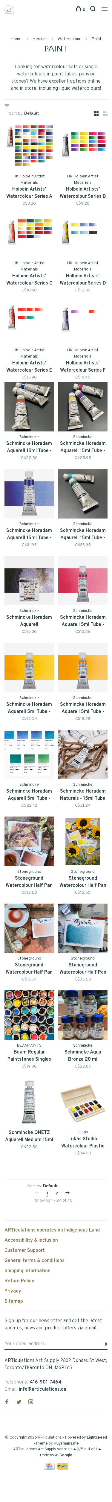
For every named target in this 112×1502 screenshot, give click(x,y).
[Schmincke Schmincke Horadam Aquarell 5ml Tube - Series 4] (29, 756)
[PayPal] (62, 1468)
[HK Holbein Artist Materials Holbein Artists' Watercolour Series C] (29, 234)
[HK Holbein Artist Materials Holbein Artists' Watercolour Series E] (29, 321)
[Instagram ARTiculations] (30, 1403)
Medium (40, 39)
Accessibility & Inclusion (31, 1240)
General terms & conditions (34, 1261)
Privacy (12, 1291)
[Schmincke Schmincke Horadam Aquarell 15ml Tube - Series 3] (29, 495)
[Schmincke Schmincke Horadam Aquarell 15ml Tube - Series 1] (29, 408)
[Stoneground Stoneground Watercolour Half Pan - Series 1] (29, 843)
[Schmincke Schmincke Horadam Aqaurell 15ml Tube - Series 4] (83, 495)
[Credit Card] (50, 1468)
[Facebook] (6, 1403)
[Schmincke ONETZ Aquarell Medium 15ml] (29, 1103)
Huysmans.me (66, 1443)
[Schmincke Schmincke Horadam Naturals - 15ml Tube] (83, 756)
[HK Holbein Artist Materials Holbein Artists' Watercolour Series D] (83, 234)
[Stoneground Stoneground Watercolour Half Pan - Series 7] (83, 930)
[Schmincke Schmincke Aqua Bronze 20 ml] (83, 1016)
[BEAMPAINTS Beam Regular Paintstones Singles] (29, 1016)
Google (65, 1455)
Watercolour (69, 39)
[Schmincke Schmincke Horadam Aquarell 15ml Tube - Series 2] (83, 408)
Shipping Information (27, 1271)
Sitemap (13, 1302)
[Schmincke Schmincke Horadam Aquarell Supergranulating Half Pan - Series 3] (29, 582)
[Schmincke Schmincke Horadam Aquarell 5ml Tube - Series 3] (83, 669)
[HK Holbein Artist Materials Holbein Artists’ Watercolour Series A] (29, 147)
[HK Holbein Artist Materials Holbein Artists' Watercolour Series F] (83, 321)
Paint (97, 39)
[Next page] (67, 1193)
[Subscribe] (100, 1344)
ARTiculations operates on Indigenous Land (52, 1230)
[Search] (93, 10)
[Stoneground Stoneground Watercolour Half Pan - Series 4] (29, 930)
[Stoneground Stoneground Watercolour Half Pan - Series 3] (83, 843)
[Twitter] (18, 1403)
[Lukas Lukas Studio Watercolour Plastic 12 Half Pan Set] (83, 1103)
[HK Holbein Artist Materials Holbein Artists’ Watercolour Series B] (83, 147)
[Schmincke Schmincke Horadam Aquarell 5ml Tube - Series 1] (83, 582)
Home (16, 39)
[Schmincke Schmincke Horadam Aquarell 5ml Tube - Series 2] (29, 669)
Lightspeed (97, 1437)
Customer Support (24, 1251)
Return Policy (19, 1281)
